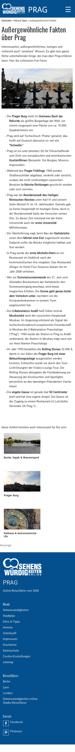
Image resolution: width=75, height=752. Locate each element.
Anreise (8, 627)
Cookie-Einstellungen (16, 656)
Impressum (10, 639)
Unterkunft (9, 633)
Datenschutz (11, 650)
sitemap (8, 662)
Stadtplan (9, 616)
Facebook (16, 722)
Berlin (6, 681)
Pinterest (16, 731)
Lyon (6, 687)
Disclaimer (10, 645)
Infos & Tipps (20, 20)
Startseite (6, 20)
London (7, 693)
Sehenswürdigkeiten (16, 610)
